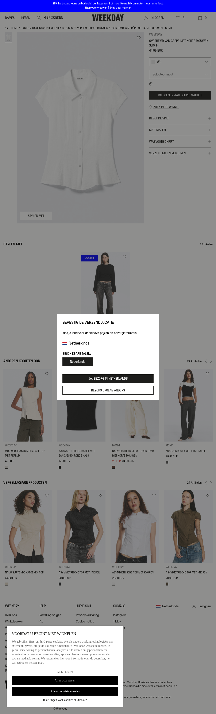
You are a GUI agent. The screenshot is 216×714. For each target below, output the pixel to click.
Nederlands (77, 361)
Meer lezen (65, 671)
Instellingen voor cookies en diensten (65, 700)
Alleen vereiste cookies (65, 691)
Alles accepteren (65, 680)
